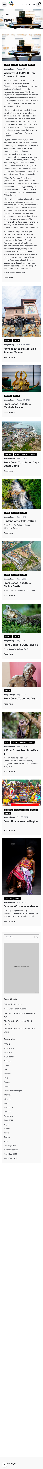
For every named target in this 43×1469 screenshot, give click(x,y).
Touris (14, 742)
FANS (6, 1078)
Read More (8, 278)
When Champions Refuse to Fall (16, 1009)
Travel (31, 65)
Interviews (8, 1095)
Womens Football (11, 1150)
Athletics (7, 1061)
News (7, 65)
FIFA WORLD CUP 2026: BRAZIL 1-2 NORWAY (18, 1022)
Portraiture (8, 1116)
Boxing (6, 1065)
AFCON (7, 1044)
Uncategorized (10, 1145)
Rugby (6, 1124)
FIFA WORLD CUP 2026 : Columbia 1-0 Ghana (19, 1030)
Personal (7, 1112)
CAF (5, 1069)
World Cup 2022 (10, 1154)
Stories (14, 65)
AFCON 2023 (9, 1053)
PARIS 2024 (8, 1107)
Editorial (8, 454)
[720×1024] (21, 993)
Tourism (23, 65)
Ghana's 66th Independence (21, 906)
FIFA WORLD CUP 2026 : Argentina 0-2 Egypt (19, 1015)
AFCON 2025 (9, 1057)
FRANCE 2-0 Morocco (13, 1004)
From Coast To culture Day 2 (21, 698)
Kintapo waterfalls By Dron (20, 520)
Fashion (7, 1082)
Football (7, 1086)
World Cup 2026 (10, 1158)
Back (6, 15)
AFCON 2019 (9, 1048)
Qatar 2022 (8, 1120)
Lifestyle (18, 810)
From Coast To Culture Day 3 (21, 644)
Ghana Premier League (13, 1091)
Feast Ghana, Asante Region (21, 821)
